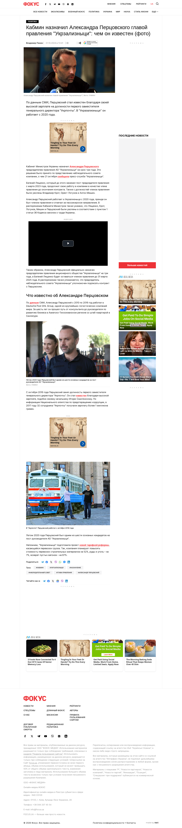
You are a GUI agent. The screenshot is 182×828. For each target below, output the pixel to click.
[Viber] (63, 4)
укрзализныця (57, 568)
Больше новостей (137, 265)
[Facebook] (45, 4)
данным (34, 302)
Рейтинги (141, 4)
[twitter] (32, 736)
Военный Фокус (76, 11)
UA (152, 4)
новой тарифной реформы (94, 545)
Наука (127, 11)
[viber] (52, 736)
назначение (76, 568)
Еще (154, 11)
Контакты (131, 823)
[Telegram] (54, 4)
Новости (28, 706)
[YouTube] (59, 4)
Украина (107, 11)
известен (81, 395)
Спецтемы (125, 4)
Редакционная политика (55, 725)
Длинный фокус (56, 710)
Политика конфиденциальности (108, 823)
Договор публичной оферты (30, 727)
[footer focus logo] (35, 698)
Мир (118, 11)
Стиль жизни (141, 11)
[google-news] (59, 736)
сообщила (63, 176)
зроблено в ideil (152, 823)
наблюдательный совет (40, 572)
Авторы (74, 710)
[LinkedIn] (72, 4)
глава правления (64, 572)
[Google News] (68, 4)
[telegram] (38, 736)
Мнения (111, 4)
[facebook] (25, 736)
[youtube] (45, 736)
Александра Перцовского (84, 166)
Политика (94, 11)
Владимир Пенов (34, 43)
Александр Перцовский (89, 572)
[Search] (157, 4)
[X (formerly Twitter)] (50, 4)
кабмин (40, 568)
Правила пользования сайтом (77, 717)
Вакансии (52, 715)
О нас (27, 715)
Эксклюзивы (58, 11)
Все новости (40, 11)
